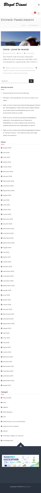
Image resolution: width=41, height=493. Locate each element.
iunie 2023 (6, 295)
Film (4, 417)
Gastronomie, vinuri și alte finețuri (22, 68)
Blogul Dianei (26, 486)
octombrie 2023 (8, 281)
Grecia (17, 70)
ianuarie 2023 (7, 309)
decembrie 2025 (8, 181)
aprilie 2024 (7, 257)
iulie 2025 (6, 200)
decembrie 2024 (8, 228)
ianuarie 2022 (7, 361)
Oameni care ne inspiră (10, 426)
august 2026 (7, 148)
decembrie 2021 (8, 366)
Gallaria (12, 70)
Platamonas (18, 73)
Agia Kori (6, 70)
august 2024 (7, 247)
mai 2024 (6, 252)
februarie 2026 (8, 171)
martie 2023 (7, 304)
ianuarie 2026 (7, 176)
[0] (33, 14)
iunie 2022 (6, 338)
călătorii (7, 68)
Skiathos (25, 73)
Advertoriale (7, 398)
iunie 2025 (6, 205)
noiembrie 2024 (8, 233)
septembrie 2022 (8, 323)
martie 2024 (7, 262)
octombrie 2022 (8, 319)
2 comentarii (30, 53)
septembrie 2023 (8, 285)
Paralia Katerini (8, 73)
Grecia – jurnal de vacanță (16, 49)
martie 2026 (7, 167)
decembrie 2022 (8, 314)
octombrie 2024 (8, 238)
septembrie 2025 (8, 190)
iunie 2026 (6, 157)
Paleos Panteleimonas (27, 70)
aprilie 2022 (7, 347)
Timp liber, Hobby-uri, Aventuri (13, 436)
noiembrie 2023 (8, 276)
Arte (4, 402)
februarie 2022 (8, 357)
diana (20, 53)
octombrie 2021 (8, 376)
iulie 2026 (6, 152)
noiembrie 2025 (8, 186)
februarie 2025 (8, 219)
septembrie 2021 (8, 380)
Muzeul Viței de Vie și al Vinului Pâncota (16, 93)
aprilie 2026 (7, 162)
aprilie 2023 (7, 300)
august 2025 (7, 195)
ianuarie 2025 (7, 224)
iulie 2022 (6, 333)
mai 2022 (6, 342)
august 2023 (7, 290)
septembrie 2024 (9, 243)
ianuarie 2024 (7, 266)
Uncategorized (8, 440)
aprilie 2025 (7, 209)
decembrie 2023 (8, 271)
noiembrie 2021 (8, 371)
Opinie (5, 431)
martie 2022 (7, 352)
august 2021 (7, 385)
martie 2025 (7, 214)
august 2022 (7, 328)
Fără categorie (7, 412)
